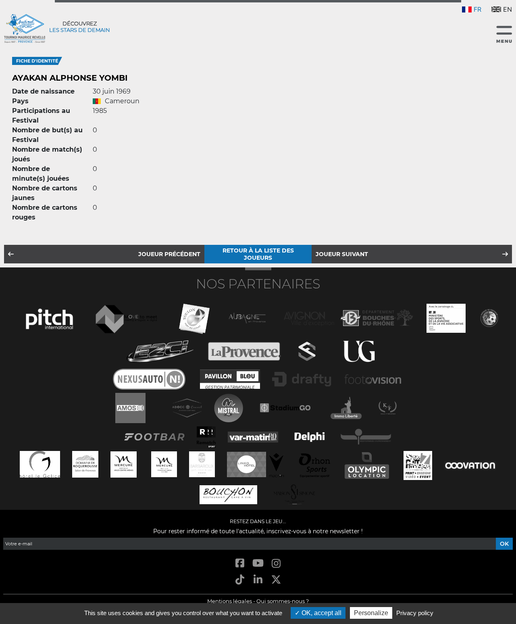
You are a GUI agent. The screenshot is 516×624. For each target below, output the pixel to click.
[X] (276, 580)
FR (477, 9)
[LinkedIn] (258, 580)
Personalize (371, 612)
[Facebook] (239, 564)
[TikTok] (239, 580)
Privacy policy (414, 612)
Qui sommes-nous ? (282, 601)
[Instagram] (276, 564)
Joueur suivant (342, 254)
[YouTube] (258, 564)
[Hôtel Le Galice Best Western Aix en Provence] (40, 463)
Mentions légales (229, 601)
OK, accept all (320, 612)
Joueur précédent (169, 254)
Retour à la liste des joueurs (258, 254)
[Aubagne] (247, 317)
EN (507, 9)
